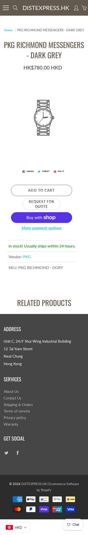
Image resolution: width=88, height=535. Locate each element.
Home (8, 30)
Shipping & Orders (18, 405)
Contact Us (13, 398)
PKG (27, 256)
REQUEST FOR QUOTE (41, 204)
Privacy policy (15, 418)
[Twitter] (6, 453)
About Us (11, 391)
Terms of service (17, 411)
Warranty (11, 424)
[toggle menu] (5, 8)
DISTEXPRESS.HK (45, 7)
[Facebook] (17, 453)
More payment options (41, 227)
